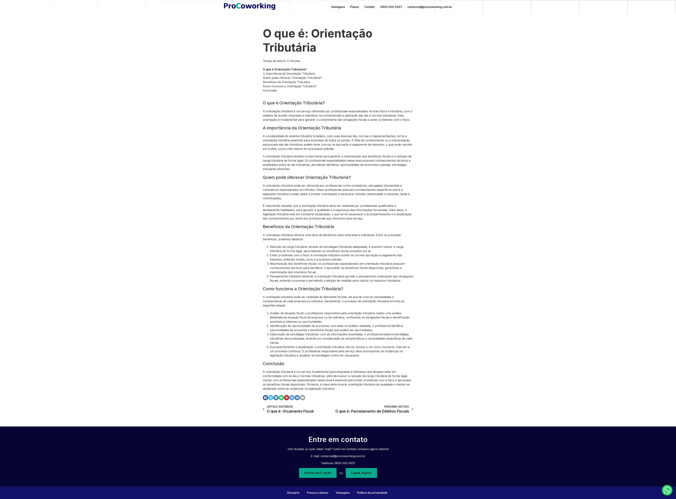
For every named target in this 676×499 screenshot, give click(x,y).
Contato (369, 7)
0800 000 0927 (391, 7)
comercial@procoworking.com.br (429, 7)
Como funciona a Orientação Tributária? (290, 86)
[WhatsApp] (281, 397)
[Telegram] (292, 397)
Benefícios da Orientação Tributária (286, 82)
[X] (270, 397)
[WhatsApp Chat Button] (667, 490)
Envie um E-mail (318, 473)
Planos (354, 7)
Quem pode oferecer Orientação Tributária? (292, 78)
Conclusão (270, 90)
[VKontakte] (297, 397)
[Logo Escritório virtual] (249, 7)
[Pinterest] (286, 397)
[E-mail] (302, 397)
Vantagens (338, 7)
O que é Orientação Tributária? (285, 69)
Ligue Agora (361, 473)
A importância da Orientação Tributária (289, 73)
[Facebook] (265, 397)
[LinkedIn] (276, 397)
